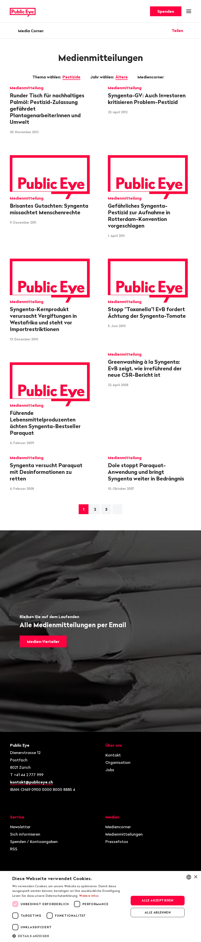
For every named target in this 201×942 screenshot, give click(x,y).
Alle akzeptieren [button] (157, 900)
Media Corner (31, 30)
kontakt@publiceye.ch (31, 782)
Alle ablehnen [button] (158, 912)
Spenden (165, 11)
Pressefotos (116, 841)
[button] (69, 935)
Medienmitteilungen (124, 834)
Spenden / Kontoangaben (34, 841)
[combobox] (188, 877)
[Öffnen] (189, 30)
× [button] (195, 877)
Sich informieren (25, 834)
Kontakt (113, 755)
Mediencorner (151, 76)
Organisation (117, 762)
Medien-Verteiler (43, 641)
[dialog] (100, 906)
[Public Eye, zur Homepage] (23, 11)
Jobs (109, 769)
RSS (13, 848)
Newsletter (20, 826)
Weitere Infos (89, 896)
